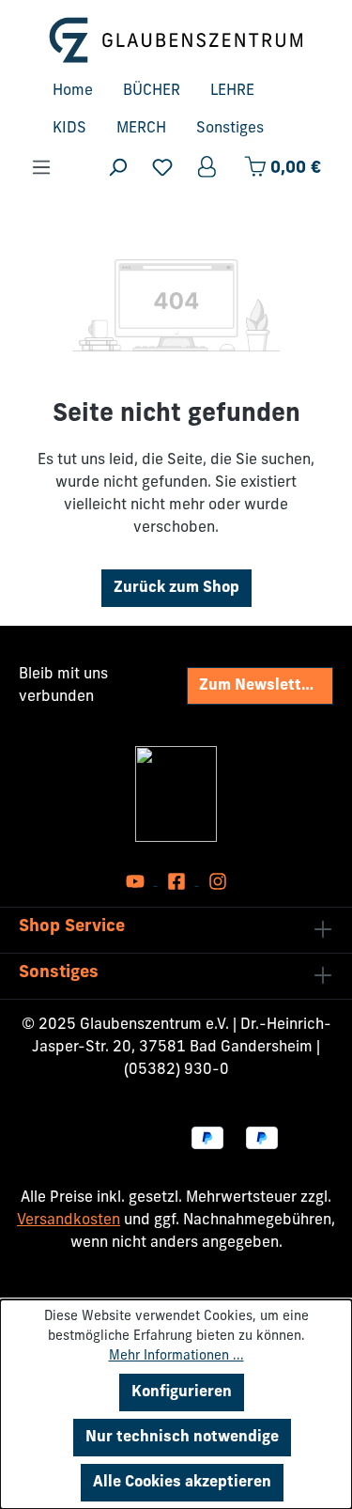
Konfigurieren (181, 1392)
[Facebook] (178, 881)
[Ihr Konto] (208, 168)
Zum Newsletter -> (265, 685)
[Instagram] (218, 881)
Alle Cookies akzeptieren (182, 1482)
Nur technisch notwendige (182, 1437)
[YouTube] (137, 881)
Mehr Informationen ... (176, 1356)
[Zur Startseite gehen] (176, 40)
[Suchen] (117, 167)
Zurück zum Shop (176, 588)
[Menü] (41, 167)
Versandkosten (68, 1220)
